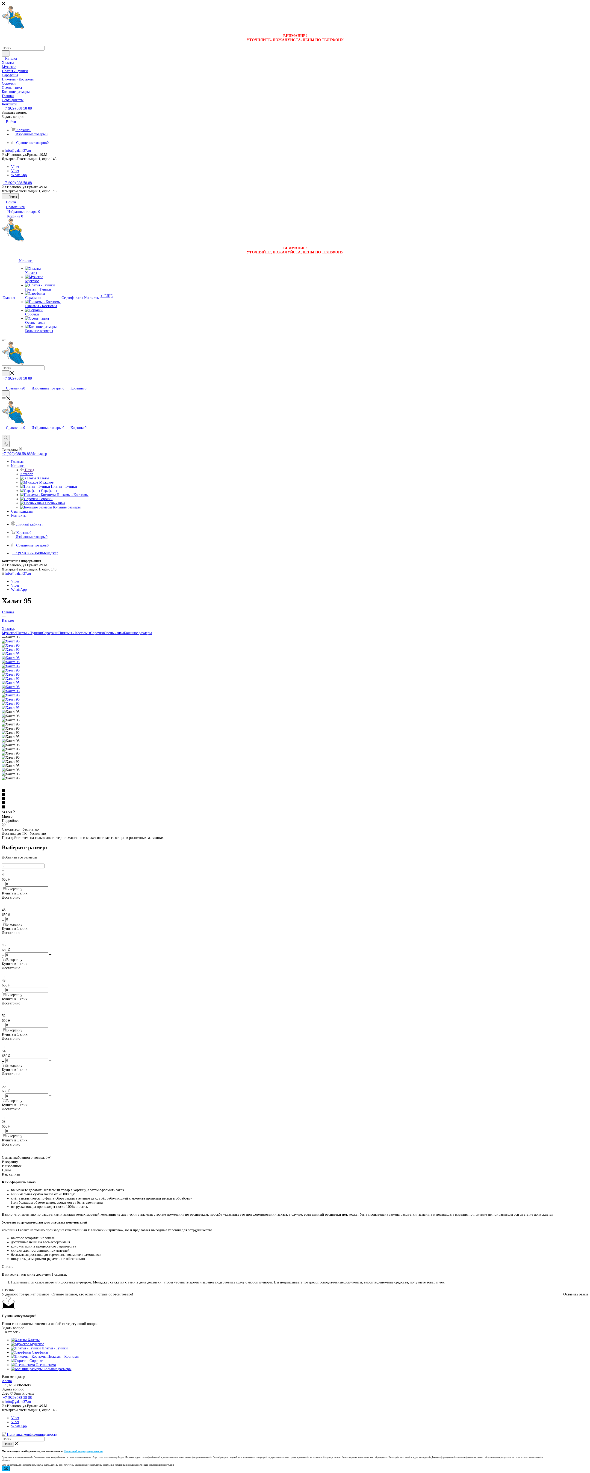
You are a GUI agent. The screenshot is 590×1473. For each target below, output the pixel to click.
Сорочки (97, 633)
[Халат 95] (11, 641)
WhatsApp (19, 175)
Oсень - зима (114, 633)
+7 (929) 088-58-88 (17, 108)
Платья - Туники (29, 633)
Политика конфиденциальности (32, 1434)
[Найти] (5, 53)
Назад (29, 470)
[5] (295, 807)
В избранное (12, 1166)
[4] (295, 803)
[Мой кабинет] (4, 383)
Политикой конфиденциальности (83, 1451)
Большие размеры (138, 633)
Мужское (9, 633)
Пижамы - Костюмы (74, 633)
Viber (15, 167)
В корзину (10, 1162)
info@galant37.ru (18, 150)
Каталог (26, 474)
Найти (8, 1444)
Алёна (7, 1381)
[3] (295, 799)
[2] (295, 795)
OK (6, 1468)
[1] (295, 791)
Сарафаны (50, 633)
